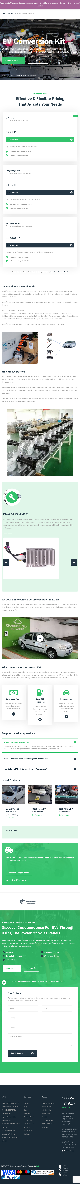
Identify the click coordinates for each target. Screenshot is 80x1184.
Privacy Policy (46, 1106)
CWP (37, 1166)
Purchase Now (13, 140)
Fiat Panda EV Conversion (66, 810)
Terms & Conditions (48, 1103)
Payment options (47, 1120)
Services (11, 13)
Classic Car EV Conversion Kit (11, 1106)
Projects (26, 1103)
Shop (25, 1110)
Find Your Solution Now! (59, 272)
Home (4, 13)
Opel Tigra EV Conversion (39, 810)
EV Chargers (28, 1120)
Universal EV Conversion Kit (10, 1103)
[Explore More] (13, 714)
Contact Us (66, 1107)
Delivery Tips (46, 1113)
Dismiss (40, 6)
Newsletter (27, 1113)
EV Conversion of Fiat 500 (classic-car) (12, 811)
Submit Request (17, 1053)
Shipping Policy (47, 1110)
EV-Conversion (10, 818)
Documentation (29, 1117)
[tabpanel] (40, 520)
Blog (25, 1106)
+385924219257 (18, 879)
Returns (44, 1117)
